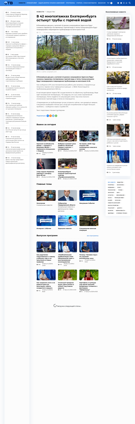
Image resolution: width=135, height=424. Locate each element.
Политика (111, 185)
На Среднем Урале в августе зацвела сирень (15, 88)
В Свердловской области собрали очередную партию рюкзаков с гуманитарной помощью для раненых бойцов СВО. (16, 119)
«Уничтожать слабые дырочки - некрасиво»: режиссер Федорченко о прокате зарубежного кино (117, 61)
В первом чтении (122, 213)
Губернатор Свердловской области (66, 204)
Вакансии (102, 3)
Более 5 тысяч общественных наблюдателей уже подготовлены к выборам (15, 79)
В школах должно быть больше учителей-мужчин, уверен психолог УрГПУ (117, 114)
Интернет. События (44, 228)
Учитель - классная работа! (86, 3)
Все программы (92, 236)
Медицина (111, 187)
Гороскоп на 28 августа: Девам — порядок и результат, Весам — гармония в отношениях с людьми (16, 46)
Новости (22, 3)
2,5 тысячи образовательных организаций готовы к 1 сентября (15, 68)
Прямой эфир (32, 3)
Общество (120, 182)
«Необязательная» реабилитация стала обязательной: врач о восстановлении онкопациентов (66, 258)
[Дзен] (123, 3)
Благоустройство (113, 205)
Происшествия (119, 197)
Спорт (119, 187)
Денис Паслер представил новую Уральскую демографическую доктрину (15, 161)
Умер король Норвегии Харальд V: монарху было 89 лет (16, 15)
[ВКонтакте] (48, 116)
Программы (70, 3)
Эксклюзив (41, 203)
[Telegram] (53, 116)
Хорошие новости (65, 228)
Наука (110, 197)
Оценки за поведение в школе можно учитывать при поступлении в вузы (117, 167)
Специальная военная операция (87, 229)
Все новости (111, 182)
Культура (110, 195)
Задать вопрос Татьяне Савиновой (51, 3)
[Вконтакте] (118, 3)
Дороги (119, 208)
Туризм (120, 190)
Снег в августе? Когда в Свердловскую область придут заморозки (117, 88)
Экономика (120, 185)
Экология (111, 192)
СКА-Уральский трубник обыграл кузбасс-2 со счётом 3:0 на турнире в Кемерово (16, 107)
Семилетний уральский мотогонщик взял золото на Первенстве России (15, 140)
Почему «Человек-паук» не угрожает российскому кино (88, 256)
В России (117, 200)
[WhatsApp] (126, 3)
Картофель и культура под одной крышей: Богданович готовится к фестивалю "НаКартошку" (88, 286)
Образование (120, 195)
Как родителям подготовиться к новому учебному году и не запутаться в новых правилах (46, 258)
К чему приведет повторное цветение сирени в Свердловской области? (116, 33)
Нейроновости (120, 210)
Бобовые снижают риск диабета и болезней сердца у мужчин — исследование (16, 35)
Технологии (111, 190)
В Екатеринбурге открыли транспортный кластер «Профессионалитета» (14, 24)
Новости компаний (114, 203)
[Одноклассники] (121, 3)
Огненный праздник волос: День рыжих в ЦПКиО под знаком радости (66, 285)
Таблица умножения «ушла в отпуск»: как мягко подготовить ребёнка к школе (117, 141)
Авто (118, 192)
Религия (110, 210)
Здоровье (111, 213)
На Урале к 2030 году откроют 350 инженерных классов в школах (15, 58)
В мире (110, 200)
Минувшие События (87, 203)
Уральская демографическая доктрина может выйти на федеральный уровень (15, 151)
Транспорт (111, 208)
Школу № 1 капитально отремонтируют (13, 97)
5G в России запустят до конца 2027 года (16, 130)
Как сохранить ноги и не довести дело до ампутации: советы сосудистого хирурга (46, 285)
